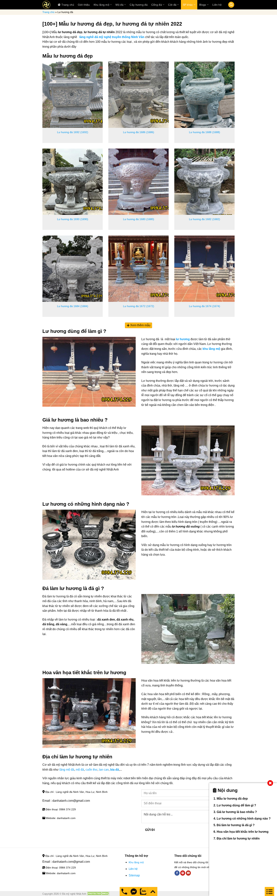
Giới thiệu (84, 4)
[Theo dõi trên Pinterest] (182, 873)
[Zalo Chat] (143, 891)
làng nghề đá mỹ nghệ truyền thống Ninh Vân (111, 37)
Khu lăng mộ (101, 4)
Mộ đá (119, 4)
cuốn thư (91, 769)
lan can (104, 769)
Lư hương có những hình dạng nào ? (244, 818)
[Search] (231, 5)
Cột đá (172, 4)
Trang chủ (67, 4)
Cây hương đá (138, 4)
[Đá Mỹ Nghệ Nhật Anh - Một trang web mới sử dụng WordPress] (46, 4)
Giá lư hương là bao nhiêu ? (237, 812)
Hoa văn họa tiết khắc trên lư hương (243, 831)
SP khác (188, 4)
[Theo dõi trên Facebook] (177, 873)
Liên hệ (217, 4)
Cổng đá (156, 4)
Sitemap (134, 875)
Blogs (202, 4)
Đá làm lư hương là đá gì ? (236, 825)
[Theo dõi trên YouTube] (188, 873)
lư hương (183, 339)
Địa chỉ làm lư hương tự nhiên (238, 838)
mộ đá (80, 769)
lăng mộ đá (66, 769)
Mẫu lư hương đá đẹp (232, 798)
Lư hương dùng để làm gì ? (236, 805)
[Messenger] (124, 891)
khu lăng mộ (211, 348)
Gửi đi (150, 829)
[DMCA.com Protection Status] (98, 893)
